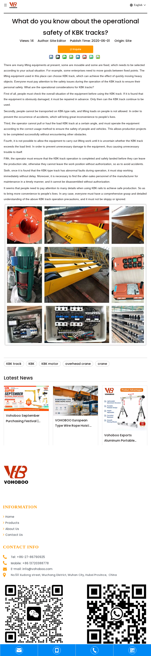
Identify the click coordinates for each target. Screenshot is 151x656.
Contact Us (14, 535)
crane (102, 363)
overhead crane (78, 363)
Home (9, 517)
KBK (31, 363)
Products (12, 523)
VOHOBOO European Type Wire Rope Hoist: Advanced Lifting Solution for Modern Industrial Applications (75, 423)
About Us (12, 529)
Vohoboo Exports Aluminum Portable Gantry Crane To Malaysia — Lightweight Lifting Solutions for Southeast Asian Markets (124, 438)
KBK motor (49, 363)
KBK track (13, 363)
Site (128, 40)
